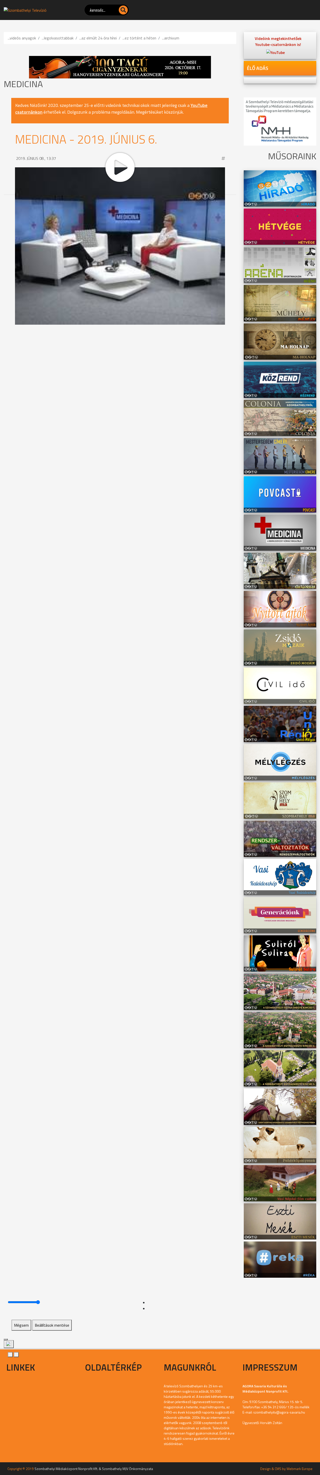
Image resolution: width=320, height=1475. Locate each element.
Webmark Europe (299, 1468)
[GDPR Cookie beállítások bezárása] (6, 1339)
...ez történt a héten (139, 38)
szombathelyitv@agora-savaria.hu (279, 1412)
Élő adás (257, 68)
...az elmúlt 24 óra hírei (98, 38)
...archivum (170, 38)
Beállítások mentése (52, 1325)
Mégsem (21, 1325)
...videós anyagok (22, 38)
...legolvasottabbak (58, 38)
